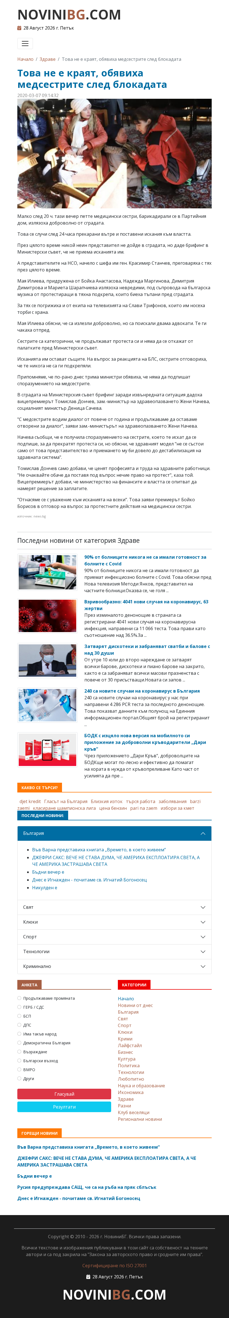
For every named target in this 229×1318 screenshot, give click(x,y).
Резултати (64, 1107)
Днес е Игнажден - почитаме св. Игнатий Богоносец (89, 880)
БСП (27, 1016)
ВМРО (29, 1069)
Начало (25, 59)
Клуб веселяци (133, 1112)
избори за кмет (177, 808)
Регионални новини (140, 1119)
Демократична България (46, 1042)
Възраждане (35, 1051)
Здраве (48, 59)
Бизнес (125, 1052)
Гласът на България (65, 801)
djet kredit (30, 801)
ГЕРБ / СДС (33, 1007)
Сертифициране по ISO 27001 (114, 1265)
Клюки (30, 922)
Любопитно (131, 1079)
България (33, 833)
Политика (129, 1065)
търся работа (140, 801)
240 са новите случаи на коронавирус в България (142, 691)
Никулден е (44, 888)
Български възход (40, 1060)
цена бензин (113, 808)
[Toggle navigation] (25, 43)
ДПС (27, 1025)
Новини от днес (135, 1005)
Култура (126, 1059)
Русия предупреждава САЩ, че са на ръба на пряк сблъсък (86, 1187)
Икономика (131, 1092)
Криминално (37, 966)
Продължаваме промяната (49, 998)
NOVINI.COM (69, 14)
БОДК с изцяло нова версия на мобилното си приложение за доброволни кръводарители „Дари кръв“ (145, 742)
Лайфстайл (130, 1045)
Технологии (36, 951)
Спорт (30, 937)
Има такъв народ (39, 1034)
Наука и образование (141, 1086)
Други (28, 1078)
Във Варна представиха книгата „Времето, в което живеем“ (99, 850)
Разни (124, 1106)
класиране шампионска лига (64, 808)
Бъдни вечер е (48, 872)
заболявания (173, 801)
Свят (28, 907)
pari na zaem (143, 808)
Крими (125, 1039)
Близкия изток (107, 801)
